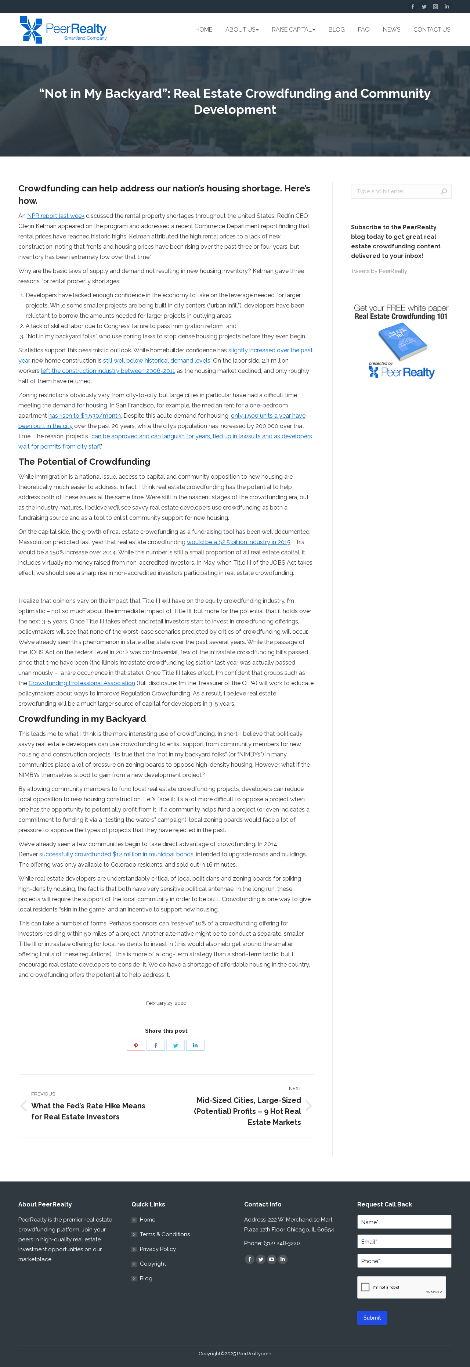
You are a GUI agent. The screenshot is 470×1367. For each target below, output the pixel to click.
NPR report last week (55, 215)
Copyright (153, 1263)
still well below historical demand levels (156, 360)
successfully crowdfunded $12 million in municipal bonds (116, 854)
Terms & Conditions (165, 1234)
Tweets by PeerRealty (379, 271)
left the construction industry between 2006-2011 (108, 370)
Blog (146, 1278)
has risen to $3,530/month (84, 415)
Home (147, 1219)
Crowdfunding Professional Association (82, 683)
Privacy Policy (158, 1249)
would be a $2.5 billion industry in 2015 (238, 542)
